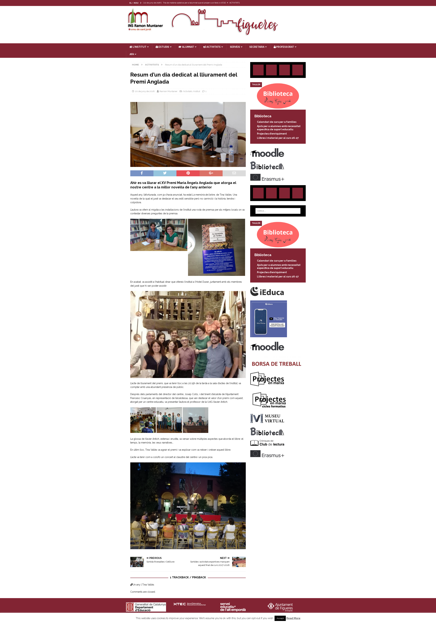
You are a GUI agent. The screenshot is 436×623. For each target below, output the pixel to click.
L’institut (139, 47)
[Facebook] (300, 3)
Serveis (235, 47)
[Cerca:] (278, 211)
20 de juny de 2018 (145, 91)
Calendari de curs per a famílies (276, 122)
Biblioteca (262, 116)
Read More (293, 618)
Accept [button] (280, 618)
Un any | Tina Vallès (143, 584)
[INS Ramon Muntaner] (218, 34)
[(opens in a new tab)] (278, 107)
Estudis (163, 47)
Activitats (187, 91)
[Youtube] (307, 3)
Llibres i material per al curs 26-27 (278, 138)
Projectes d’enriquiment (272, 133)
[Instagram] (287, 3)
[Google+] (297, 70)
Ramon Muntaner (168, 91)
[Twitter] (294, 3)
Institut (196, 91)
